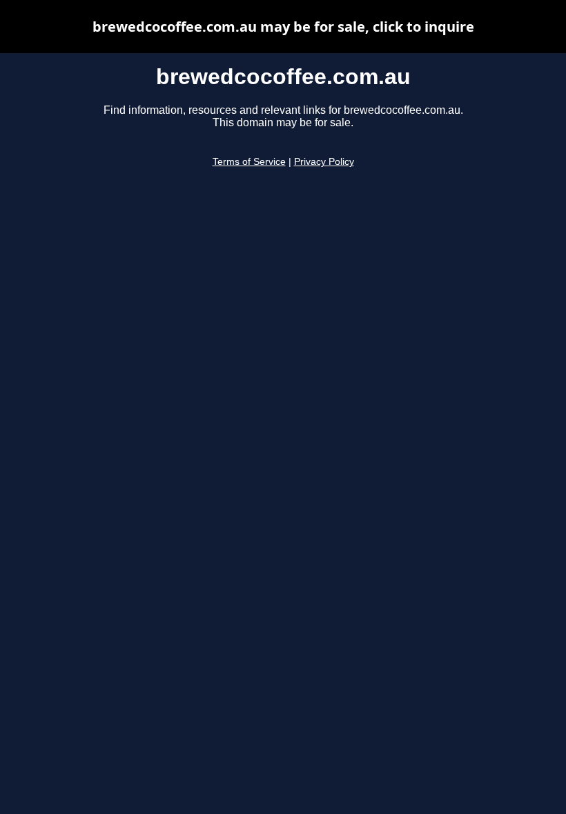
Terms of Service (249, 162)
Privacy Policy (324, 162)
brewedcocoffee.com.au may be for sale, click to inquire (283, 26)
